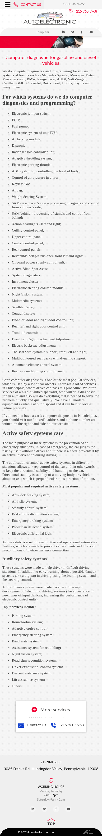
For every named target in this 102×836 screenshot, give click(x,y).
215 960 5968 (72, 724)
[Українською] (60, 18)
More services (55, 709)
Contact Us (36, 724)
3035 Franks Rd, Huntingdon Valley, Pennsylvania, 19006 (51, 768)
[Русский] (41, 18)
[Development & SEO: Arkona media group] (88, 832)
